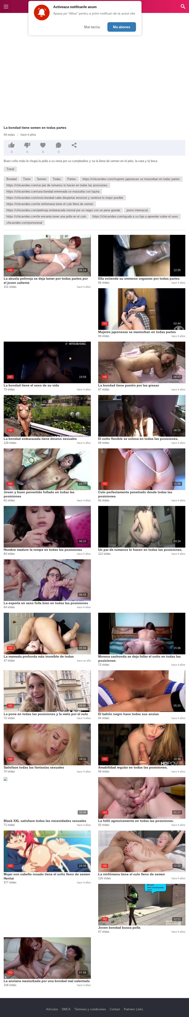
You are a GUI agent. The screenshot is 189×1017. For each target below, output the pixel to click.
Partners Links (133, 1009)
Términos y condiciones (90, 1009)
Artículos (52, 1009)
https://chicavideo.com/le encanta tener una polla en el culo (46, 216)
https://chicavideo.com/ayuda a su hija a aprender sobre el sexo (135, 216)
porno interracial (137, 210)
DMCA (66, 1009)
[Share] (74, 145)
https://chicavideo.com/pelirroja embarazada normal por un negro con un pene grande (63, 210)
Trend (10, 169)
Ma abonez (121, 27)
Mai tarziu (92, 27)
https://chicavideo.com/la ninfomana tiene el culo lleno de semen (49, 204)
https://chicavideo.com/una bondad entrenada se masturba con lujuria (52, 191)
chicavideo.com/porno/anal (24, 222)
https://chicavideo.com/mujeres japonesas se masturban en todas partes (131, 179)
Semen (41, 179)
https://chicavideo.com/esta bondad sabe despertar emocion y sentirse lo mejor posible (64, 197)
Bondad (11, 179)
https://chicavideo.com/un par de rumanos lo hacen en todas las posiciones (56, 185)
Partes (71, 179)
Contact (115, 1009)
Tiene (26, 179)
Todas (57, 179)
